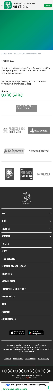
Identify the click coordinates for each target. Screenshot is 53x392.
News (10, 53)
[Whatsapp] (20, 95)
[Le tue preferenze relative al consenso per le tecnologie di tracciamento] (48, 387)
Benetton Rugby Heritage (13, 266)
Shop (3, 304)
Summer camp (8, 281)
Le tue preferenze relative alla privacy (28, 384)
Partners (5, 311)
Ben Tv (4, 251)
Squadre (5, 228)
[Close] (2, 5)
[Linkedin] (15, 95)
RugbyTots (6, 274)
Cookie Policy (43, 358)
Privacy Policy (30, 358)
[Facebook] (3, 95)
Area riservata (8, 319)
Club (3, 221)
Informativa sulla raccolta (15, 389)
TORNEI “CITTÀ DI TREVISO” (13, 289)
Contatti (7, 358)
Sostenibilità (8, 296)
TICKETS (5, 243)
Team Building (8, 259)
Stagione (5, 236)
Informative (18, 358)
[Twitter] (9, 95)
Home (3, 53)
